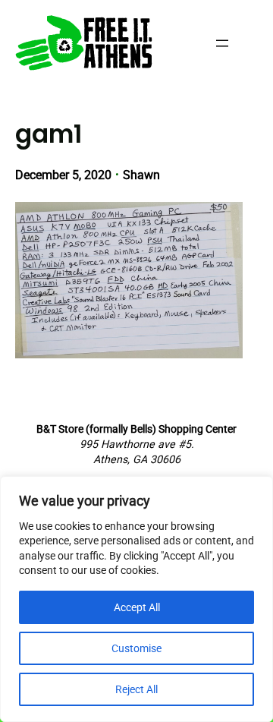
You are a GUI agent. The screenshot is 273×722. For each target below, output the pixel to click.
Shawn (141, 175)
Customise (136, 648)
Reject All (136, 689)
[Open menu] (222, 43)
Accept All (137, 607)
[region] (136, 599)
